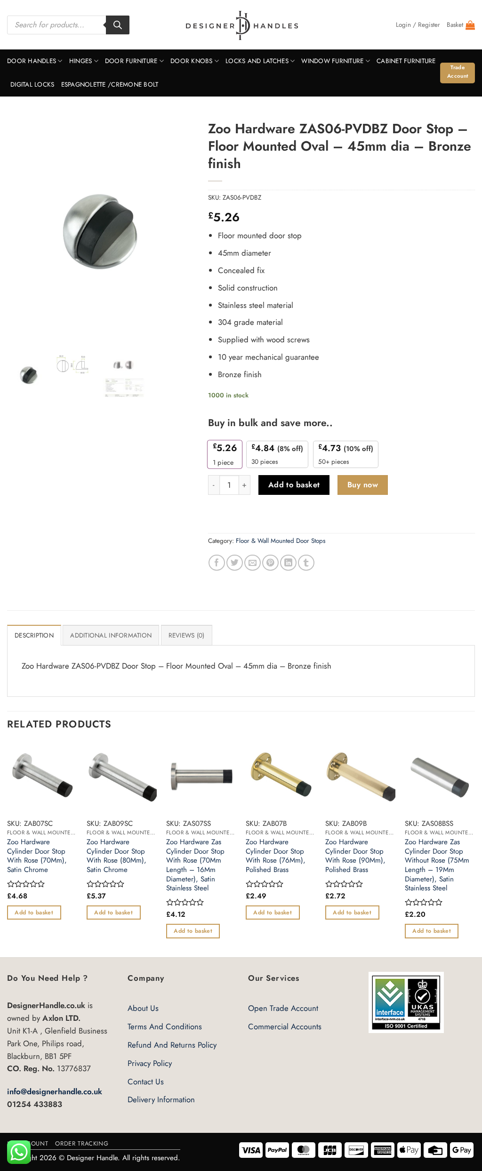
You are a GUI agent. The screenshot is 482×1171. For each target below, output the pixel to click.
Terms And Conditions (165, 1026)
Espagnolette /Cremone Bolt (110, 84)
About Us (143, 1008)
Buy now (362, 484)
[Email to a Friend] (252, 563)
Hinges (80, 61)
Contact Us (146, 1081)
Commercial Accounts (284, 1026)
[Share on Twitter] (234, 563)
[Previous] (7, 849)
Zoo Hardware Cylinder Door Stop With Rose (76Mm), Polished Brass (275, 856)
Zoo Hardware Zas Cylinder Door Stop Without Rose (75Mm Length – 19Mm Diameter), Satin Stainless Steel (437, 865)
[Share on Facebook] (217, 563)
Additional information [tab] (111, 635)
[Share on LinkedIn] (288, 563)
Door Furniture (131, 61)
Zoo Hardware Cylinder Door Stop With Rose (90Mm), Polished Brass (355, 856)
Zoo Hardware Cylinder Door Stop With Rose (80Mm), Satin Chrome (116, 856)
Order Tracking (81, 1143)
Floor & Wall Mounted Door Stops (280, 540)
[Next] (474, 849)
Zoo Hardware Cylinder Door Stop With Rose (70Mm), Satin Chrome (37, 856)
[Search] (117, 25)
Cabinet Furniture (406, 61)
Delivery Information (161, 1099)
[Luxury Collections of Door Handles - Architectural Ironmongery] (241, 25)
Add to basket (294, 484)
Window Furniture (332, 61)
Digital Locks (32, 84)
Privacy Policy (150, 1063)
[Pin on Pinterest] (270, 563)
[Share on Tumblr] (306, 563)
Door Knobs (191, 61)
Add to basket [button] (34, 912)
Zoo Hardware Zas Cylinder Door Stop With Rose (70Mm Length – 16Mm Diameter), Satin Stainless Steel (195, 865)
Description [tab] (34, 635)
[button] (418, 24)
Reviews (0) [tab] (187, 635)
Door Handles (31, 61)
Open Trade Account (283, 1008)
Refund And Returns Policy (172, 1044)
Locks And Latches (257, 61)
